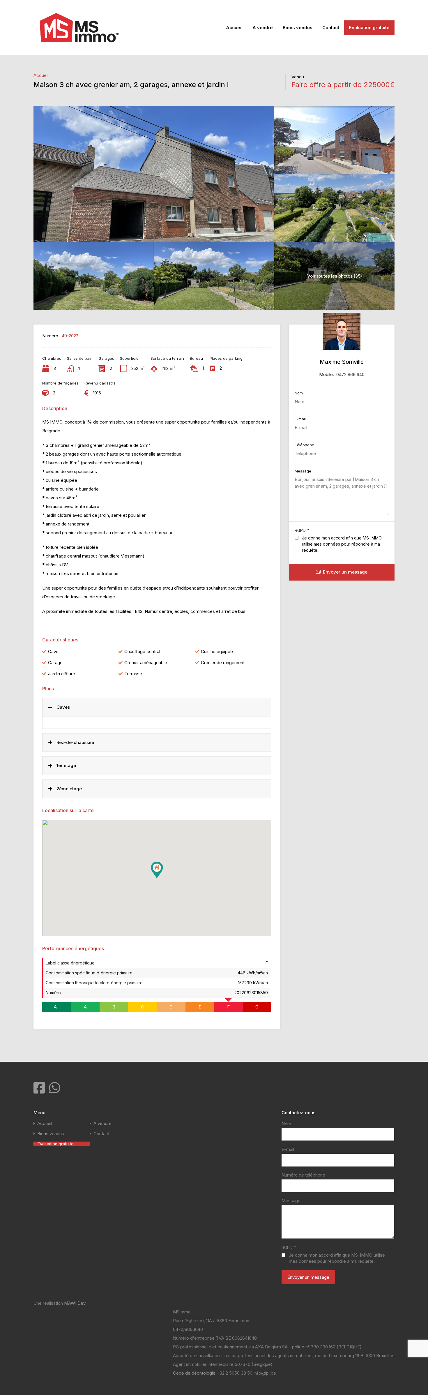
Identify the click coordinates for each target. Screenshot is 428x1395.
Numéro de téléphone (303, 1175)
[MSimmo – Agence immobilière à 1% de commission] (79, 47)
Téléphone (304, 445)
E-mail (300, 419)
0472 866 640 (350, 374)
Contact (330, 27)
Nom (299, 393)
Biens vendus (297, 27)
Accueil (234, 27)
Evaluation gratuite (369, 27)
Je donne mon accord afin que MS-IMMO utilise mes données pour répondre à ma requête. (342, 544)
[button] (163, 878)
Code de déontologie (195, 1373)
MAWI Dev (75, 1303)
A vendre (262, 27)
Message (303, 471)
